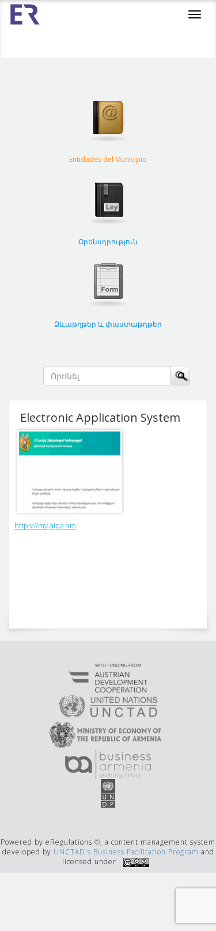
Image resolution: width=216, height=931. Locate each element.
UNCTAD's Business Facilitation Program (126, 852)
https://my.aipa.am (45, 525)
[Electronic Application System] (73, 471)
